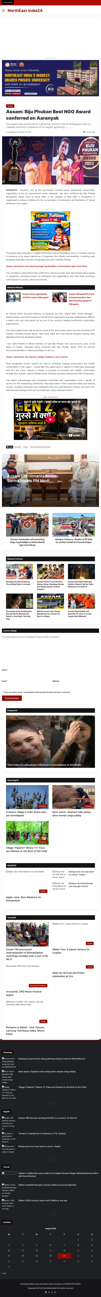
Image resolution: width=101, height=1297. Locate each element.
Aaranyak (18, 447)
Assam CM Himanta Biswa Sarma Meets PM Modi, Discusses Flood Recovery (32, 481)
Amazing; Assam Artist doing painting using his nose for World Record (51, 1058)
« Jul (4, 1273)
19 (37, 1256)
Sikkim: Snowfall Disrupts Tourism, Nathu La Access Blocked (47, 1185)
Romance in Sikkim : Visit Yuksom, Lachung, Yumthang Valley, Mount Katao (25, 1030)
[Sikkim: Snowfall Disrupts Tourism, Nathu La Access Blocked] (9, 1190)
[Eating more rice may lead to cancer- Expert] (59, 875)
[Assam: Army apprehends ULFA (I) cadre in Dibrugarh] (13, 297)
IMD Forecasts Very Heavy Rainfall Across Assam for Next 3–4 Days (48, 613)
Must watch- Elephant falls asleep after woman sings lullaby (47, 1071)
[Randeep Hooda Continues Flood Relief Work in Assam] (19, 571)
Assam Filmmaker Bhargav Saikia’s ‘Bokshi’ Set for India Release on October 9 (80, 584)
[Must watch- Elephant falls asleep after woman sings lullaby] (9, 1077)
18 (23, 1256)
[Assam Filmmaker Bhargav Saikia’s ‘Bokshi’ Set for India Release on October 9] (81, 571)
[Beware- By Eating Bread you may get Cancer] (59, 887)
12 (37, 1250)
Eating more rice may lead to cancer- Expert (39, 1146)
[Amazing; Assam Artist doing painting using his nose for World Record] (9, 1062)
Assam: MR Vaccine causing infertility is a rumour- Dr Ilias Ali (47, 1118)
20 (50, 1256)
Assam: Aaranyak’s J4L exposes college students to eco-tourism (37, 357)
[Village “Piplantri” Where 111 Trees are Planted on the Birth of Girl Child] (9, 1093)
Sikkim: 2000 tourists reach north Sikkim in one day (42, 1200)
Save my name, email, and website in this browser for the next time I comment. (37, 692)
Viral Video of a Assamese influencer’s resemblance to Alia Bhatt (44, 764)
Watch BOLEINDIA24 (50, 397)
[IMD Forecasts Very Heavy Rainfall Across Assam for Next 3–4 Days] (50, 601)
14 (64, 1250)
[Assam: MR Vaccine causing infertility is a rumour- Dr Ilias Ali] (9, 1123)
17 (9, 1256)
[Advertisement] (50, 35)
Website (55, 681)
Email (5, 681)
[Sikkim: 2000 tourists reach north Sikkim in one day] (9, 1204)
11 (23, 1250)
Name (5, 670)
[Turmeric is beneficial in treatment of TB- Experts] (9, 1137)
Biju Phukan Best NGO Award (40, 447)
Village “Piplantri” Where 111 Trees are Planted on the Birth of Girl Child (52, 1087)
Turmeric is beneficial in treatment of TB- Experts (42, 1133)
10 (9, 1250)
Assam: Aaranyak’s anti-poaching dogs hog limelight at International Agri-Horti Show (46, 266)
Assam (10, 106)
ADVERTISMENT (50, 58)
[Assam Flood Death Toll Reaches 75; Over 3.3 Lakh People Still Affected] (81, 601)
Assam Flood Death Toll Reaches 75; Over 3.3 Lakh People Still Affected (80, 613)
